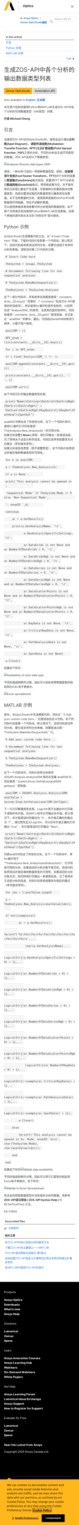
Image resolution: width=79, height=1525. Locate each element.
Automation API (45, 91)
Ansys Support (14, 1403)
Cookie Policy (42, 1510)
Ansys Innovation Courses (22, 1358)
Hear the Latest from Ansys (23, 1445)
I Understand (53, 1518)
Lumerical (11, 1331)
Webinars (10, 1367)
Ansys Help (12, 1314)
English (30, 100)
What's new (12, 1309)
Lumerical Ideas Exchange (22, 1399)
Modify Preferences (26, 1518)
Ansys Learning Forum (19, 1394)
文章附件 (13, 1228)
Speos (8, 1340)
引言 (8, 42)
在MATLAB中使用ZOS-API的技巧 (24, 1267)
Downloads (12, 1304)
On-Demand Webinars (19, 1372)
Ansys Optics (30, 18)
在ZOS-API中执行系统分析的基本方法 (27, 1242)
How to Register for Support (23, 1408)
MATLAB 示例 (14, 53)
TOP (69, 59)
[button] (72, 6)
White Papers (13, 1377)
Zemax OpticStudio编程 (33, 22)
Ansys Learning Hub (18, 1363)
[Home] (18, 9)
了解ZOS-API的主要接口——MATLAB (27, 1247)
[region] (39, 1502)
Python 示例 (13, 48)
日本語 (41, 100)
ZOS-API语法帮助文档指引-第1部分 (25, 1252)
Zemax (9, 1336)
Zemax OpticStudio (18, 91)
